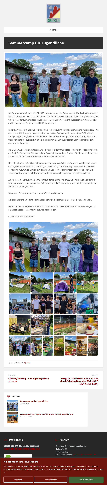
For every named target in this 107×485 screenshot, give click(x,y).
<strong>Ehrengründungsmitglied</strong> (28, 380)
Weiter (95, 375)
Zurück (11, 375)
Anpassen (18, 479)
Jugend (26, 362)
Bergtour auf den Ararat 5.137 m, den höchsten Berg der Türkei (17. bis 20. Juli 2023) (79, 381)
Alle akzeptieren (86, 479)
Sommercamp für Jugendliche (34, 401)
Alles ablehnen (51, 479)
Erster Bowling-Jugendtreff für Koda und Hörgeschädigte (46, 414)
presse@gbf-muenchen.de (84, 454)
